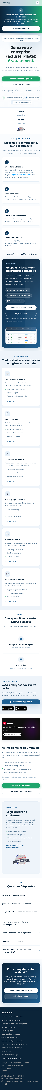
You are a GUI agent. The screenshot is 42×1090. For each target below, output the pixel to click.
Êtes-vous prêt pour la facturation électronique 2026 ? (15, 923)
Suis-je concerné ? (21, 313)
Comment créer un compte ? (13, 941)
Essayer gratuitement (21, 785)
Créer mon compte (21, 28)
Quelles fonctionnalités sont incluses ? (17, 904)
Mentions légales (6, 1051)
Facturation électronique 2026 (10, 1034)
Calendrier (23, 319)
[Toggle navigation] (37, 3)
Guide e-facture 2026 (12, 319)
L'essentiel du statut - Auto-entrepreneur (14, 1024)
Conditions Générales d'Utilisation (12, 1017)
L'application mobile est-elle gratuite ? (17, 932)
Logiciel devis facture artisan (21, 175)
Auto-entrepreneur (15, 321)
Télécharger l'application (22, 702)
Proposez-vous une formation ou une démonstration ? (16, 950)
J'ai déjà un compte (21, 996)
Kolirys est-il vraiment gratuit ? (14, 895)
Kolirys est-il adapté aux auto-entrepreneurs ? (19, 913)
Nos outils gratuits (7, 1030)
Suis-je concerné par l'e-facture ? (11, 1041)
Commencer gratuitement (21, 307)
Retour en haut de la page (9, 1055)
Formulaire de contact (8, 1027)
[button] (21, 642)
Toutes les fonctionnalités (21, 791)
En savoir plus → (10, 401)
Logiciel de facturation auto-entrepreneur (14, 1044)
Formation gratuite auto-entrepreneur (13, 1048)
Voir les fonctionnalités (21, 84)
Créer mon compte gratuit (21, 79)
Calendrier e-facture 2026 (9, 1037)
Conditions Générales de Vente (11, 1020)
